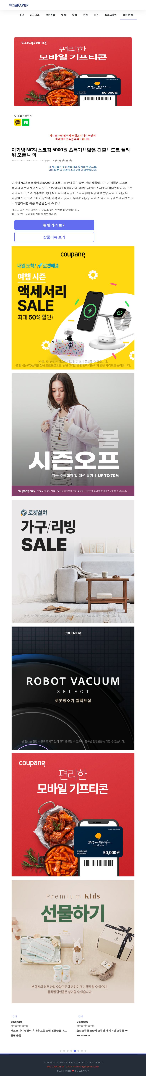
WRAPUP (84, 1071)
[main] (18, 4)
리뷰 (96, 14)
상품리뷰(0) (16, 1022)
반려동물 (50, 14)
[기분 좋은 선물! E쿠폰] (73, 71)
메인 (21, 14)
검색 (14, 1016)
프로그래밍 (111, 14)
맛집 (74, 14)
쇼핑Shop (128, 14)
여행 (85, 14)
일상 (63, 14)
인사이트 (35, 14)
